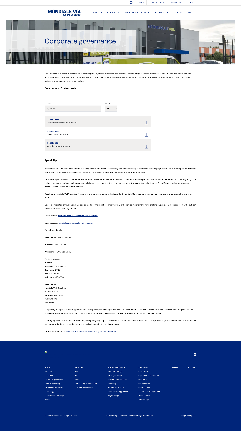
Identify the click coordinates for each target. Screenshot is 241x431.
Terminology (143, 399)
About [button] (96, 12)
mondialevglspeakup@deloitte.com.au (76, 223)
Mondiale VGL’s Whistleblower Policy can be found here (91, 331)
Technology (49, 391)
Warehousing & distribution (86, 383)
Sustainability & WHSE (54, 387)
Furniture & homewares (117, 379)
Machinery (112, 383)
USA (140, 3)
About (48, 367)
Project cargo (113, 395)
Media (47, 399)
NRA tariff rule (144, 387)
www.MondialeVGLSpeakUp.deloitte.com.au (78, 215)
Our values (49, 375)
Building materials (115, 375)
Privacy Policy (111, 415)
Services (79, 367)
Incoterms (142, 379)
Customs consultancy (84, 387)
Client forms (143, 371)
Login (190, 3)
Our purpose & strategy (54, 395)
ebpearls (192, 415)
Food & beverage (115, 371)
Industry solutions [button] (135, 12)
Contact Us (176, 3)
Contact (192, 367)
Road (77, 379)
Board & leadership (52, 383)
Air (76, 375)
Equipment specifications (149, 375)
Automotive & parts (116, 387)
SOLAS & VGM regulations (149, 391)
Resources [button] (160, 12)
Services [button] (112, 12)
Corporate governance (54, 379)
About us (48, 371)
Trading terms (144, 395)
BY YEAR (108, 104)
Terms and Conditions (128, 415)
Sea (76, 371)
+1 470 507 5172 (156, 3)
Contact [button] (191, 12)
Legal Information (145, 415)
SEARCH (48, 104)
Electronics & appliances (118, 391)
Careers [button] (178, 12)
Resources (143, 367)
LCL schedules (144, 383)
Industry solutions (116, 367)
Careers (174, 367)
